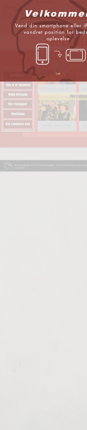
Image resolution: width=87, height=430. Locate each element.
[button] (58, 73)
